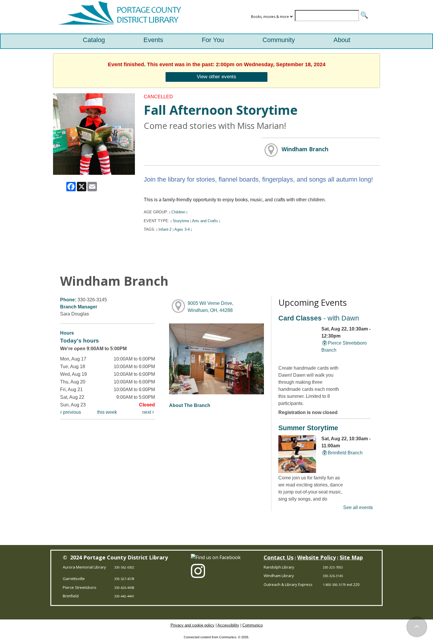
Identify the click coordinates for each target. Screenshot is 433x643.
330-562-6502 (124, 567)
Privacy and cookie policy (192, 625)
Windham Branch (305, 149)
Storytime (181, 221)
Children (178, 212)
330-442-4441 (124, 596)
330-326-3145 (333, 576)
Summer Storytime (308, 428)
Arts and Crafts (205, 221)
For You (213, 40)
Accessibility (228, 625)
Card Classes (318, 318)
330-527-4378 (124, 578)
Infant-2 (164, 229)
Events (153, 40)
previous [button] (71, 412)
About (341, 40)
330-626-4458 (124, 587)
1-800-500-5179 (334, 584)
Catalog (94, 40)
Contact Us (278, 557)
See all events (358, 507)
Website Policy (316, 557)
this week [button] (107, 412)
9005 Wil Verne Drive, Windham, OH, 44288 (210, 307)
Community (278, 40)
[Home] (118, 17)
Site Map (351, 557)
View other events (216, 76)
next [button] (147, 412)
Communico (252, 625)
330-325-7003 (333, 567)
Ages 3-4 (182, 229)
